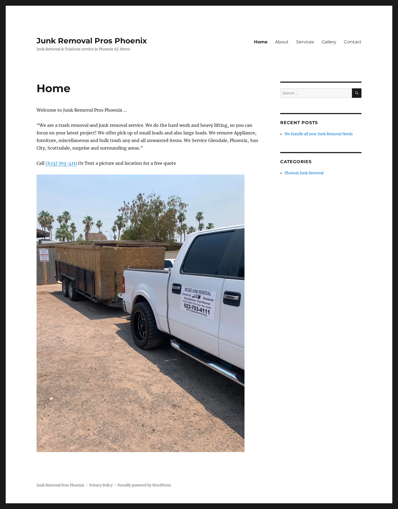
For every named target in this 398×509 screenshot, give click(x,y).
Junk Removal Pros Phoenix (92, 40)
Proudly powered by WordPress (144, 485)
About (282, 41)
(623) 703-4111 (61, 163)
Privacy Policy (101, 485)
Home (260, 41)
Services (305, 41)
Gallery (329, 41)
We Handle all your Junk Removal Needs (319, 134)
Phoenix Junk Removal (304, 173)
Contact (352, 41)
